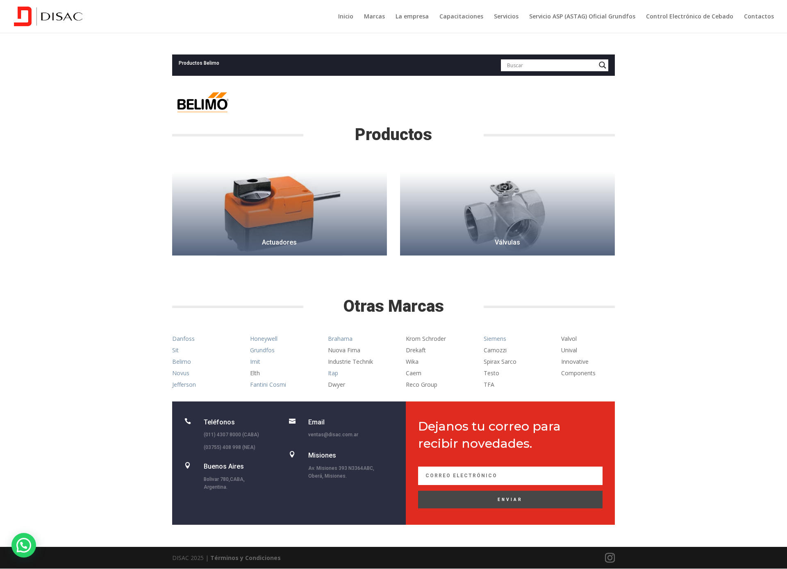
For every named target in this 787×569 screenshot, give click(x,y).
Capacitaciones (461, 17)
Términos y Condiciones (245, 558)
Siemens (495, 338)
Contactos (759, 17)
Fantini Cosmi (268, 384)
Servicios (506, 17)
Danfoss (183, 338)
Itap (333, 373)
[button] (23, 545)
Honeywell (263, 338)
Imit (255, 361)
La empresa (412, 17)
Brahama (340, 338)
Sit (175, 350)
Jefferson (184, 384)
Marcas (374, 17)
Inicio (345, 17)
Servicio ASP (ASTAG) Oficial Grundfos (582, 17)
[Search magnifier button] (602, 65)
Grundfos (262, 350)
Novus (180, 373)
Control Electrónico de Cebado (689, 17)
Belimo (181, 361)
